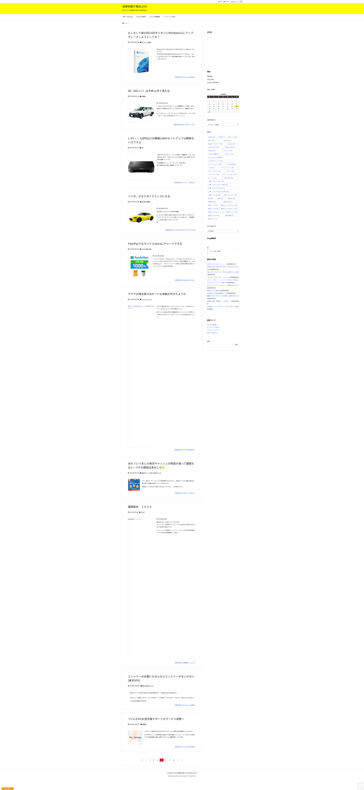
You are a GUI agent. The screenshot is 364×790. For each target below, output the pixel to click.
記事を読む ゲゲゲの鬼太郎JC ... (185, 450)
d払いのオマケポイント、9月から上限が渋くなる (222, 272)
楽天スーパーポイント (229, 205)
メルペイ (230, 171)
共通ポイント (146, 473)
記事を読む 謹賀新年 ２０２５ (185, 662)
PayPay (211, 151)
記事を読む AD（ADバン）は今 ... (184, 124)
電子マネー (212, 219)
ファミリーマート (227, 168)
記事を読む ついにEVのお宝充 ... (185, 747)
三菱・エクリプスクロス (216, 188)
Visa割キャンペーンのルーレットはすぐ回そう (221, 306)
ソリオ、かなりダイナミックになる (149, 196)
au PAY (221, 137)
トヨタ (211, 168)
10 (173, 760)
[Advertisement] (223, 48)
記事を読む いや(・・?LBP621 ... (184, 182)
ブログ (143, 512)
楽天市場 (230, 215)
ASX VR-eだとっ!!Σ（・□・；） (216, 264)
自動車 (144, 96)
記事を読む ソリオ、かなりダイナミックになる (180, 230)
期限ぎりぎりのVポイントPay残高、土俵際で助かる (222, 296)
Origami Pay (230, 147)
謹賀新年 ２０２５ (140, 507)
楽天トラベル (213, 209)
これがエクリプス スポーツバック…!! (218, 277)
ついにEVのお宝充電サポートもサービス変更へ (156, 719)
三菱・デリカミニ (230, 195)
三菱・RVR (228, 178)
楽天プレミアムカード (216, 212)
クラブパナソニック (215, 161)
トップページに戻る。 (213, 327)
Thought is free (191, 776)
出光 (210, 198)
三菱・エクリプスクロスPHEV (218, 191)
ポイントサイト (214, 171)
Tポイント (227, 151)
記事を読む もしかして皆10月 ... (185, 77)
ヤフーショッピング (230, 174)
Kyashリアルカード (215, 144)
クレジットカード (147, 299)
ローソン (212, 178)
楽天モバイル (213, 215)
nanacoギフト (213, 147)
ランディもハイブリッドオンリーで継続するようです (223, 285)
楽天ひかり (228, 202)
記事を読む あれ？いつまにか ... (185, 493)
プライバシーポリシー (213, 330)
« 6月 (208, 112)
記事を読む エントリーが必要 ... (185, 705)
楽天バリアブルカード (229, 209)
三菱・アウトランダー (216, 181)
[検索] (241, 1)
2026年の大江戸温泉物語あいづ (216, 293)
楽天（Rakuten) (212, 333)
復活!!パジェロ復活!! (213, 290)
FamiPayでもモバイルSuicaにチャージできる (155, 243)
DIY (143, 42)
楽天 (150, 249)
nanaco (231, 144)
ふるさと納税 (213, 154)
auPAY (211, 137)
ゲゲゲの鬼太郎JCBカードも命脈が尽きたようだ (157, 294)
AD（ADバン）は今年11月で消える (149, 91)
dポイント (232, 137)
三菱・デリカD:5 (214, 195)
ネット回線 (147, 42)
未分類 (144, 202)
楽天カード (213, 205)
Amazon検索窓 (212, 325)
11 (214, 104)
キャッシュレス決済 (215, 157)
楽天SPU (212, 202)
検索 (208, 341)
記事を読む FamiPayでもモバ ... (185, 280)
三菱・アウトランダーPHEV (218, 185)
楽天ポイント (158, 473)
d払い (211, 140)
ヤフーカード (213, 174)
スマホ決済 (145, 249)
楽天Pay (231, 198)
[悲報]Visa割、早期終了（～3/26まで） (219, 301)
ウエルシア (229, 154)
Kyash (227, 140)
